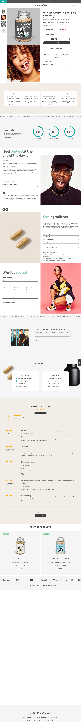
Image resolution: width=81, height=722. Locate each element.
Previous (3, 552)
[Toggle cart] (76, 5)
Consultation (15, 5)
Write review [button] (40, 413)
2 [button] (39, 512)
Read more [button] (24, 483)
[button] (2, 5)
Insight (22, 5)
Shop (7, 5)
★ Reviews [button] (79, 362)
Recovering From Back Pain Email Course (56, 260)
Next (77, 552)
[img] (13, 430)
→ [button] (42, 512)
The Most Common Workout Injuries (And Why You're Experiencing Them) (63, 258)
